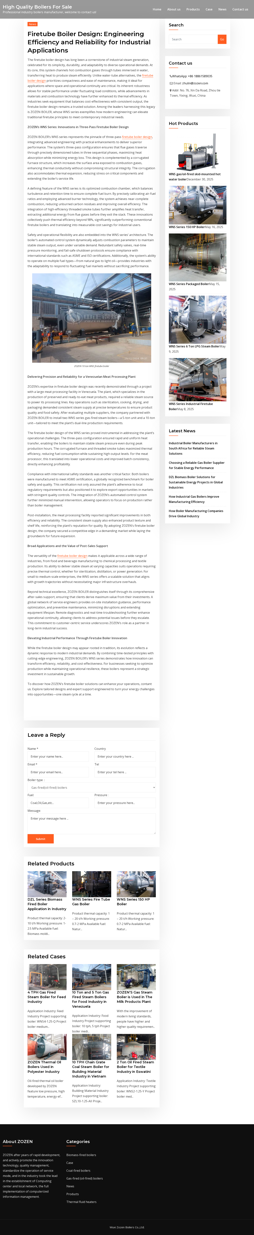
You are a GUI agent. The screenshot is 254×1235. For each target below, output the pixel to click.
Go (222, 39)
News (222, 9)
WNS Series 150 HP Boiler (187, 227)
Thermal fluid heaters (81, 1202)
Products (193, 9)
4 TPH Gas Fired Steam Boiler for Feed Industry (47, 997)
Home (157, 9)
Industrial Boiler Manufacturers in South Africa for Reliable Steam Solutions (193, 448)
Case (209, 9)
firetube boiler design (137, 137)
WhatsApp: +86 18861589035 (192, 76)
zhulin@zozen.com (195, 83)
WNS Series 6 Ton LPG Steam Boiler (194, 346)
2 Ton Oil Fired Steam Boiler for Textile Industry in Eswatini (135, 1067)
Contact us (240, 9)
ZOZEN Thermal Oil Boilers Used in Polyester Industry (44, 1067)
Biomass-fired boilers (81, 1155)
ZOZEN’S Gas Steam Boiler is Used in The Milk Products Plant (134, 997)
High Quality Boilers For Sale (37, 7)
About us (174, 9)
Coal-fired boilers (78, 1171)
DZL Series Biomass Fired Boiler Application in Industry (47, 904)
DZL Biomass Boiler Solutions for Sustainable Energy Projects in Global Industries (196, 482)
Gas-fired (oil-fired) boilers (84, 1178)
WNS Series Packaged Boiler (189, 284)
